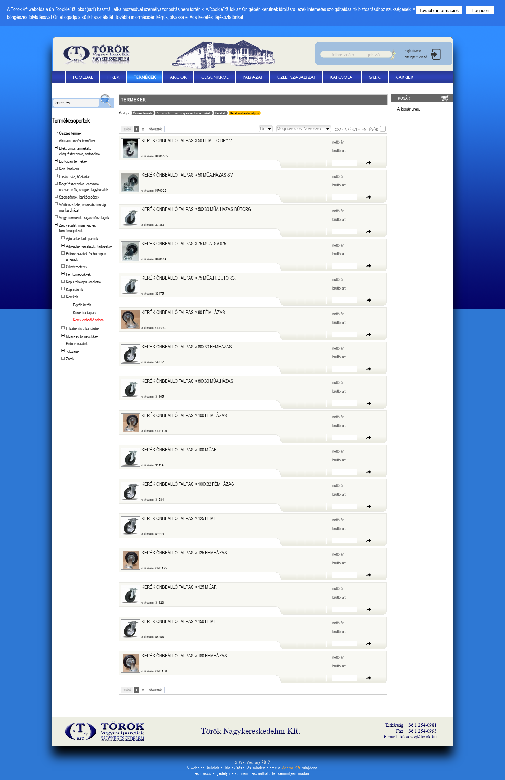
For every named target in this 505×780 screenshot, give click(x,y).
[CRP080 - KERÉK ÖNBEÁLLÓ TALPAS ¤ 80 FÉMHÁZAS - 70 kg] (130, 319)
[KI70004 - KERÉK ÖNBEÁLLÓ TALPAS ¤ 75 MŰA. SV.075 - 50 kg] (130, 251)
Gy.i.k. (375, 77)
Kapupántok (74, 289)
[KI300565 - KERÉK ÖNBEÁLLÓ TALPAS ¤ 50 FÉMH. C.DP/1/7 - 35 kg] (130, 148)
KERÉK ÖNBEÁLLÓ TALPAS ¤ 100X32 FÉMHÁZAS (188, 484)
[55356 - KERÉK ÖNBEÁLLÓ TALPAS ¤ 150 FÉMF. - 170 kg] (130, 629)
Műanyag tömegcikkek (82, 336)
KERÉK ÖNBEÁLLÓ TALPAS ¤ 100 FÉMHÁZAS (184, 415)
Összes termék (70, 133)
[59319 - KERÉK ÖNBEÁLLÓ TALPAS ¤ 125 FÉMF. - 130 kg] (130, 526)
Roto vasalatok (77, 343)
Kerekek (72, 296)
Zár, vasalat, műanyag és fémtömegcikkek (77, 227)
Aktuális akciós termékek (77, 140)
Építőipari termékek (73, 161)
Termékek (145, 77)
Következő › (155, 129)
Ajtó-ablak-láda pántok (82, 238)
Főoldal (83, 77)
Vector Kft (291, 767)
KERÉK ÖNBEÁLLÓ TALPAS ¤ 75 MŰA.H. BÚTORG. (189, 278)
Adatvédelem (75, 89)
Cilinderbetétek (76, 266)
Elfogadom (480, 10)
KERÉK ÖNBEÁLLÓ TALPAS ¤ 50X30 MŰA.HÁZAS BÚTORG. (197, 209)
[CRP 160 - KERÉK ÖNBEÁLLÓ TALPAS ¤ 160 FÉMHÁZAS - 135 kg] (131, 663)
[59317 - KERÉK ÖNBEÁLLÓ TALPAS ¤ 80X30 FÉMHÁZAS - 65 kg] (130, 354)
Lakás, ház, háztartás (74, 176)
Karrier (404, 77)
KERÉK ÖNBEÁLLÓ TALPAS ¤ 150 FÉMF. (179, 621)
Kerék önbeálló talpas (88, 320)
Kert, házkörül (69, 168)
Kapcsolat (342, 77)
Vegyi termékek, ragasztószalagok (84, 217)
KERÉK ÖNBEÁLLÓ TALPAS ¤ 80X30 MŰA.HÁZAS (187, 381)
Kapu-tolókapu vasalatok (83, 281)
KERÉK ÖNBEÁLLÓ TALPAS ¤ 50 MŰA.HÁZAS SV (187, 175)
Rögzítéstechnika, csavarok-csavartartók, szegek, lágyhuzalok (83, 186)
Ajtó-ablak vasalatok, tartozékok (89, 246)
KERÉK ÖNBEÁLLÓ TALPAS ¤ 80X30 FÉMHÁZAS (187, 346)
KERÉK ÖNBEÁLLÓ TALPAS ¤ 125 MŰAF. (179, 587)
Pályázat (253, 77)
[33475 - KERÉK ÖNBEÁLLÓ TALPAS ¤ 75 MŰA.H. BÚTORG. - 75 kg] (130, 285)
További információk (439, 10)
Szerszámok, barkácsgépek (79, 197)
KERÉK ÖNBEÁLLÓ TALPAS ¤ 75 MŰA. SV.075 (184, 243)
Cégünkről (214, 77)
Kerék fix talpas (84, 312)
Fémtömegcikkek (78, 274)
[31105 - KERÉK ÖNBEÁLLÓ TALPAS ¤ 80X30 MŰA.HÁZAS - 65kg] (130, 388)
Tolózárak (72, 351)
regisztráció (413, 50)
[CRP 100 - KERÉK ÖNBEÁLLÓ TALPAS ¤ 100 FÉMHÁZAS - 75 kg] (131, 423)
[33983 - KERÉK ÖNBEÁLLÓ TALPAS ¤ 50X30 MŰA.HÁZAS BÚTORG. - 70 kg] (130, 216)
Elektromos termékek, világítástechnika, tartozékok (79, 150)
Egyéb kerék (82, 304)
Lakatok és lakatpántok (82, 328)
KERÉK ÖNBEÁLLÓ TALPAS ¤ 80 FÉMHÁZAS (183, 312)
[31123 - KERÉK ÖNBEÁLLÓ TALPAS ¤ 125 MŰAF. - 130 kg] (130, 594)
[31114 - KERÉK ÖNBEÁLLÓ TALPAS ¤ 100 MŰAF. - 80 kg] (130, 457)
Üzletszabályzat (296, 77)
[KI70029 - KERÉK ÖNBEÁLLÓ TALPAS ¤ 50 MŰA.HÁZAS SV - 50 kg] (130, 182)
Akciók (178, 77)
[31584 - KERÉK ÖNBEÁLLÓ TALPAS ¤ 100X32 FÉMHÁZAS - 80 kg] (130, 491)
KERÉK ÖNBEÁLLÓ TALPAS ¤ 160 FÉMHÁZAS (184, 655)
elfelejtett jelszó (416, 56)
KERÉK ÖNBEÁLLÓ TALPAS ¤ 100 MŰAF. (179, 449)
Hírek (113, 77)
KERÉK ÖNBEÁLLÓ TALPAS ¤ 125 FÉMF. (179, 518)
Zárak (70, 358)
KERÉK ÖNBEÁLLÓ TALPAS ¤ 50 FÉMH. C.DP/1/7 (187, 140)
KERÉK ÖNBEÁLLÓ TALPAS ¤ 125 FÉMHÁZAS (184, 552)
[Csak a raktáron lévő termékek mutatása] (360, 128)
